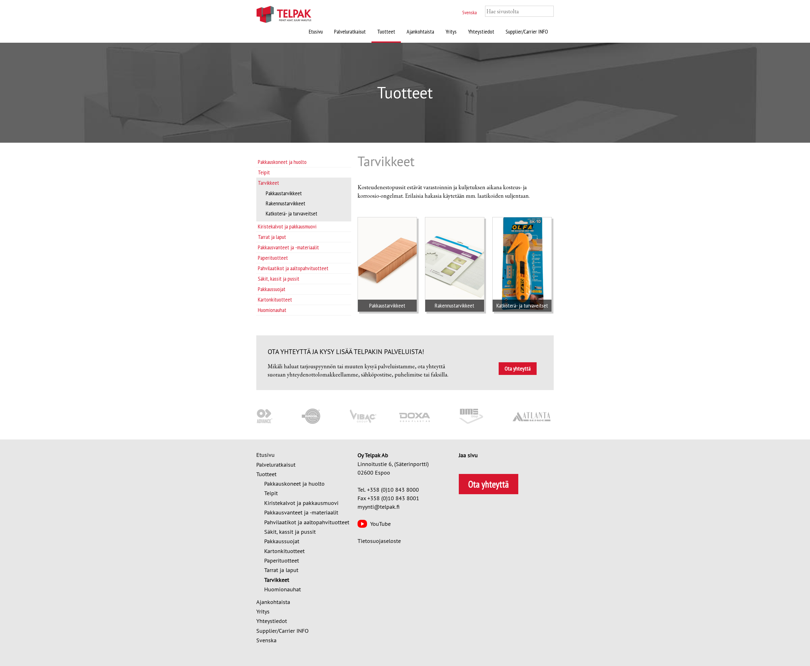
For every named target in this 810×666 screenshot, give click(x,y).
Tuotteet (386, 31)
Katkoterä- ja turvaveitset (291, 213)
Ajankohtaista (420, 31)
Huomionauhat (272, 310)
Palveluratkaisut (350, 31)
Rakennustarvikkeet (285, 203)
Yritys (451, 31)
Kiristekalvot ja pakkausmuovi (287, 226)
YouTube (380, 523)
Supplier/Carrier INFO (527, 31)
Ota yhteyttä (518, 368)
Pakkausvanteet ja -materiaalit (288, 247)
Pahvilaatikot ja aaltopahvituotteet (293, 268)
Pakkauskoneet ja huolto (282, 161)
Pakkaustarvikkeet (284, 193)
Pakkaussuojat (271, 289)
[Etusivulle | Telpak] (291, 15)
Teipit (264, 172)
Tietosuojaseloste (379, 541)
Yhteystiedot (481, 31)
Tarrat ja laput (272, 236)
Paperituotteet (273, 257)
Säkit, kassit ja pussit (278, 278)
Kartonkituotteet (275, 299)
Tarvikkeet (268, 182)
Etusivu (316, 31)
